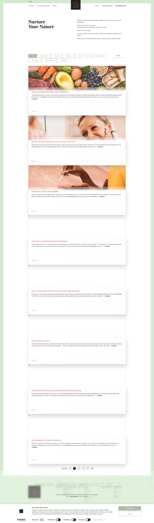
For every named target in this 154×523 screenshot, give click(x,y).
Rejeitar (130, 513)
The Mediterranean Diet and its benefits (50, 92)
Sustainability (49, 60)
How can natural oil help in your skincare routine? (56, 291)
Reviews (55, 5)
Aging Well (44, 56)
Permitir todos (130, 508)
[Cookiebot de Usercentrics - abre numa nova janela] (21, 520)
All (33, 56)
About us (97, 5)
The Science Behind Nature (43, 5)
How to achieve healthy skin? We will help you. (54, 142)
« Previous (64, 468)
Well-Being (64, 60)
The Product (31, 5)
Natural (80, 56)
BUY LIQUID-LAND (121, 5)
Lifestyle (68, 56)
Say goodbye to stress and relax (47, 440)
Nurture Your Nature (107, 5)
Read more (34, 111)
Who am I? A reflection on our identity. (50, 241)
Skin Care (35, 60)
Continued (34, 99)
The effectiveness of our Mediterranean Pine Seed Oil (56, 390)
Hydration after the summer (45, 191)
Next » (92, 468)
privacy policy (74, 496)
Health (57, 56)
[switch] (58, 519)
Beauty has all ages (41, 341)
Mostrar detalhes (98, 520)
